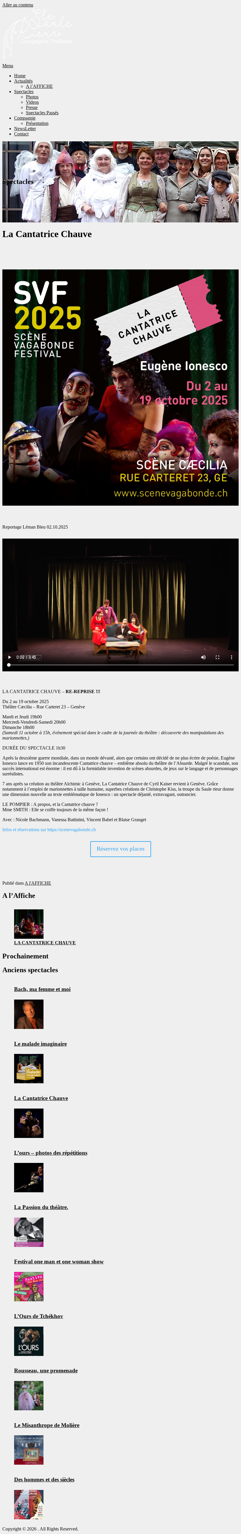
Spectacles (24, 91)
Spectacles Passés (42, 112)
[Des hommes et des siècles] (28, 1504)
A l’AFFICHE (39, 86)
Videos (32, 102)
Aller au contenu (17, 4)
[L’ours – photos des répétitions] (28, 1177)
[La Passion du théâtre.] (28, 1232)
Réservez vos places (121, 848)
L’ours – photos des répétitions (50, 1153)
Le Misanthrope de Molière (46, 1425)
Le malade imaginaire (40, 1044)
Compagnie (25, 117)
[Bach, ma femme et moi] (28, 1014)
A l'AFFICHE (38, 883)
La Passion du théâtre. (41, 1207)
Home (20, 75)
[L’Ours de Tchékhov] (28, 1341)
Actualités (23, 80)
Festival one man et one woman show (59, 1261)
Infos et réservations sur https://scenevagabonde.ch (49, 829)
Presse (32, 107)
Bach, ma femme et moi (42, 989)
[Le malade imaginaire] (28, 1068)
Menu (7, 65)
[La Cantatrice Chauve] (28, 924)
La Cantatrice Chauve (45, 942)
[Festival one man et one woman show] (28, 1286)
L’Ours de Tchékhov (38, 1316)
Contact (21, 133)
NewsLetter (25, 128)
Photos (32, 96)
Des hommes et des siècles (44, 1479)
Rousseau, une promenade (46, 1370)
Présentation (37, 123)
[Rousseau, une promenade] (28, 1395)
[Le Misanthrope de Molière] (28, 1450)
